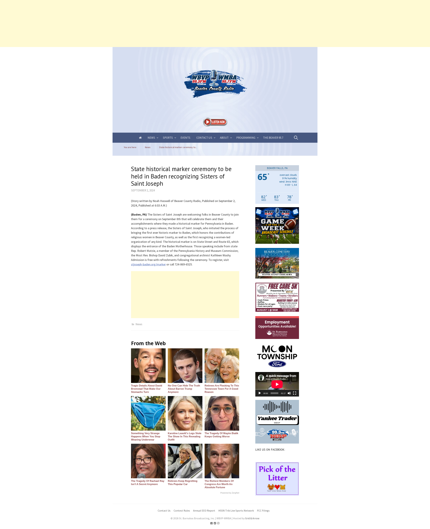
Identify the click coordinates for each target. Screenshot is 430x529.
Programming (245, 138)
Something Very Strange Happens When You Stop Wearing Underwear (145, 436)
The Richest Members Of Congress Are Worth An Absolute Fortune (219, 484)
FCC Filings (263, 510)
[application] (277, 384)
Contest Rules (182, 510)
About (224, 138)
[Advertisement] (101, 23)
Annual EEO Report (204, 510)
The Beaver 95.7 (273, 138)
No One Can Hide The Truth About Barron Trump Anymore (184, 388)
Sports (168, 138)
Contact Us (204, 138)
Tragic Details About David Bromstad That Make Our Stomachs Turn (146, 388)
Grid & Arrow (252, 518)
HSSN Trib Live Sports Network (236, 510)
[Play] (259, 393)
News (151, 138)
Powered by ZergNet (229, 493)
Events (185, 138)
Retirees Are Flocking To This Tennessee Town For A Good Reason (222, 388)
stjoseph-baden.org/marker (148, 264)
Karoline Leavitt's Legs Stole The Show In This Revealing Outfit (184, 436)
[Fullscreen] (294, 393)
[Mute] (289, 393)
